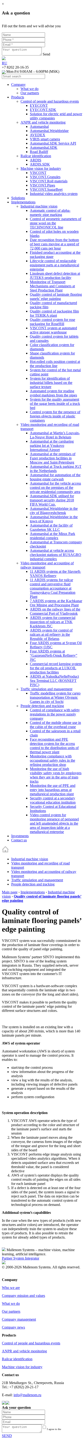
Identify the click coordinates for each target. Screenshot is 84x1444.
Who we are (11, 1288)
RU (4, 63)
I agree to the (58, 1430)
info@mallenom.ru (27, 1395)
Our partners (11, 1311)
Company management (19, 1319)
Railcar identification (17, 1359)
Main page (10, 892)
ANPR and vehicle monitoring (24, 1351)
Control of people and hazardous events (31, 1343)
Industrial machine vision (29, 859)
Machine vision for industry (22, 1367)
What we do (11, 1303)
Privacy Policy (12, 1275)
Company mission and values (23, 1296)
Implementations (33, 892)
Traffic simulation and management (37, 880)
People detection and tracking (33, 884)
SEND (7, 1436)
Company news (13, 1327)
